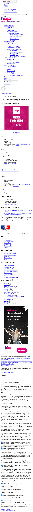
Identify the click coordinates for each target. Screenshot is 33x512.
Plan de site (19, 358)
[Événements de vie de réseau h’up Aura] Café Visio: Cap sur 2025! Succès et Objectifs (17, 213)
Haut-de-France (11, 295)
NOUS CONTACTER (10, 9)
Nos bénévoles (7, 243)
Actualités (6, 285)
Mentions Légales (5, 509)
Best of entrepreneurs (9, 288)
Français (9, 81)
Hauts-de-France (8, 258)
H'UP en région (8, 293)
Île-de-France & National (10, 253)
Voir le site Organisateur (10, 163)
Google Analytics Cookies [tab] (7, 449)
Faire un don (7, 276)
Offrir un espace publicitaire (11, 277)
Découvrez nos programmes (11, 270)
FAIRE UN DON (8, 10)
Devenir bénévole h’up (9, 265)
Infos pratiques (7, 299)
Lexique (6, 301)
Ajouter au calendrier (10, 170)
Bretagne (6, 259)
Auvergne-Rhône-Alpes (10, 255)
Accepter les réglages (6, 510)
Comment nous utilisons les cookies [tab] (10, 382)
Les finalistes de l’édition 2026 (15, 75)
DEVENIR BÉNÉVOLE (10, 12)
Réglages (11, 372)
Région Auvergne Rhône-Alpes (15, 296)
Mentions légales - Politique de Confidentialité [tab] (12, 502)
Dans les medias (8, 246)
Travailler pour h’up (9, 267)
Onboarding (16, 145)
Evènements (7, 289)
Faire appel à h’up (8, 268)
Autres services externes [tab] (7, 466)
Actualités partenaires (9, 286)
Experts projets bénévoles (10, 292)
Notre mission (7, 240)
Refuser (7, 372)
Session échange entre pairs (23, 144)
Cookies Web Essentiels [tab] (7, 403)
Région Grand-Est (11, 298)
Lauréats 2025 (10, 74)
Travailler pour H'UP (9, 304)
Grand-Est (6, 256)
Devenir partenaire (8, 274)
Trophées (9, 290)
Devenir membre (8, 273)
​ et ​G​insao (9, 359)
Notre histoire (7, 244)
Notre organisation (8, 241)
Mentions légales (11, 358)
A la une (6, 283)
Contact (6, 247)
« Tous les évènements (6, 93)
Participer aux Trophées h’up (11, 271)
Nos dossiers (7, 302)
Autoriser (3, 372)
